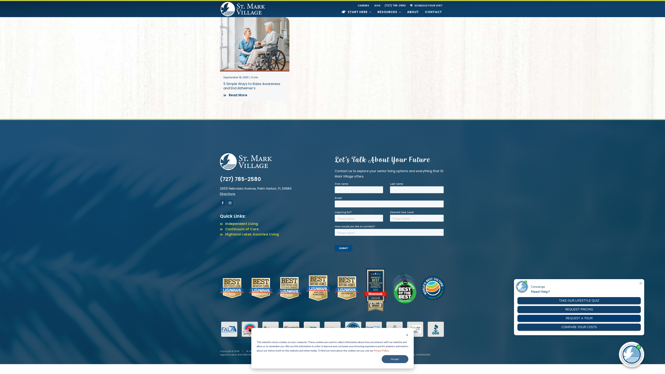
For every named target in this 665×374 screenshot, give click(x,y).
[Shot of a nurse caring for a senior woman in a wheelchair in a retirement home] (254, 18)
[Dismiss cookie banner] (407, 335)
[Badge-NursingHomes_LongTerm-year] (347, 278)
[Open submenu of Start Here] (369, 11)
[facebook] (222, 203)
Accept (395, 359)
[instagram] (230, 203)
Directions (227, 194)
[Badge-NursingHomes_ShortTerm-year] (318, 277)
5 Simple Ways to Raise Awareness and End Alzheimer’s (251, 86)
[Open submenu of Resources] (399, 11)
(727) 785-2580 (240, 179)
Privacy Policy (381, 350)
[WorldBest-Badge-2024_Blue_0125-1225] (433, 277)
